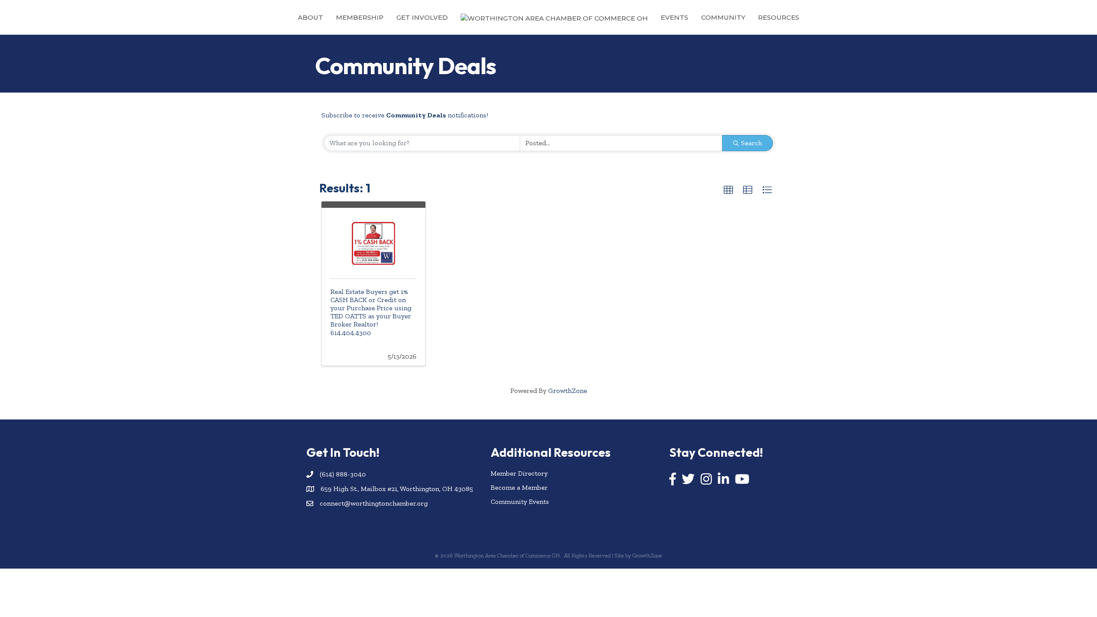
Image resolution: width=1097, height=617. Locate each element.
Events (674, 17)
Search (751, 143)
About (310, 17)
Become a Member (519, 487)
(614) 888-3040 (343, 474)
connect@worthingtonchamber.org (374, 503)
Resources (778, 17)
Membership (360, 17)
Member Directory (519, 473)
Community (723, 17)
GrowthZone (567, 390)
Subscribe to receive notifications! (404, 115)
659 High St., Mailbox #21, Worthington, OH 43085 (397, 489)
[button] (728, 190)
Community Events (520, 501)
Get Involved (422, 17)
